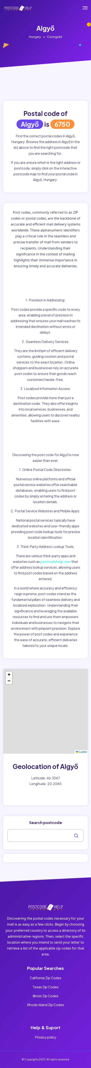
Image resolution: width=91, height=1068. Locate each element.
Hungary (35, 37)
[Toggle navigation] (88, 8)
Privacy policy (45, 1037)
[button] (9, 674)
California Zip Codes (45, 978)
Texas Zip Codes (46, 987)
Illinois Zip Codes (45, 996)
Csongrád (54, 37)
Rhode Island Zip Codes (45, 1005)
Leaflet (82, 751)
